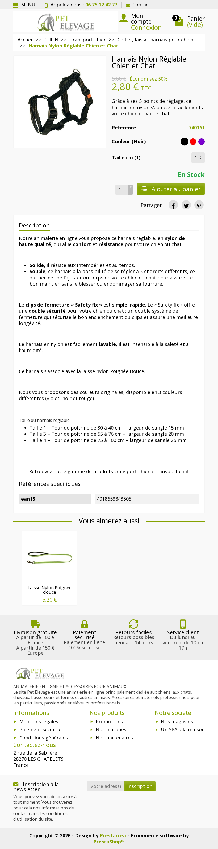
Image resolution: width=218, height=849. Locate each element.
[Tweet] (186, 204)
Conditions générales (43, 737)
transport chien (132, 471)
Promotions (109, 721)
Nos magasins (177, 721)
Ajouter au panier (176, 189)
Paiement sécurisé (40, 729)
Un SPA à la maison (183, 729)
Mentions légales (38, 721)
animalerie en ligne (55, 238)
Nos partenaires (114, 737)
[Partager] (173, 204)
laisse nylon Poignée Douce (113, 371)
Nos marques (111, 729)
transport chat (172, 471)
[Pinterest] (199, 204)
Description (34, 225)
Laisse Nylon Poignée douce (50, 589)
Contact (141, 4)
